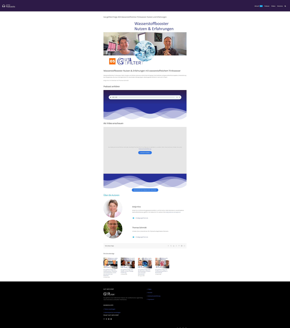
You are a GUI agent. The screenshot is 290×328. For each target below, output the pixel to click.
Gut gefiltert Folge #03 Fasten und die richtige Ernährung (127, 271)
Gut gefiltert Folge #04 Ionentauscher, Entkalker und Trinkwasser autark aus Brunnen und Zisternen (110, 272)
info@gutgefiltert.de (141, 218)
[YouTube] (108, 319)
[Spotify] (111, 319)
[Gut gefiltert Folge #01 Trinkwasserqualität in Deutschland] (162, 263)
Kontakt (150, 292)
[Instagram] (106, 319)
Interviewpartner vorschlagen (112, 312)
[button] (285, 6)
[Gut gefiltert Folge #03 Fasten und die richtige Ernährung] (128, 263)
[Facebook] (104, 319)
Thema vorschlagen (109, 309)
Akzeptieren (145, 152)
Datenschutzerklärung (145, 149)
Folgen (149, 289)
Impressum (151, 299)
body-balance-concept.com (173, 212)
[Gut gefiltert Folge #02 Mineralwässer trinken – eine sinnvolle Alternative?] (145, 263)
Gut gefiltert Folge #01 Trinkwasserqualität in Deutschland (161, 271)
